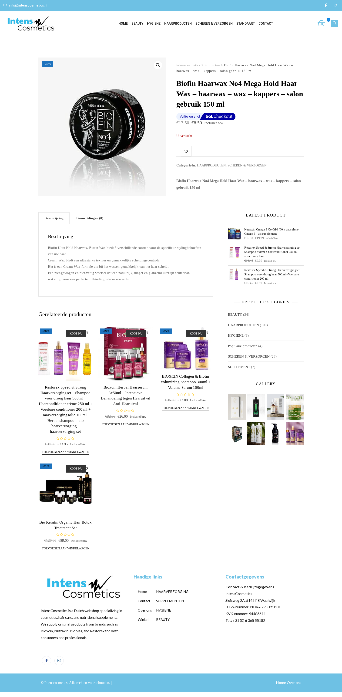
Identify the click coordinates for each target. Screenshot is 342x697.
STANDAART (245, 23)
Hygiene (154, 23)
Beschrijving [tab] (54, 218)
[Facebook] (325, 5)
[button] (158, 65)
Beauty (137, 23)
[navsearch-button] (334, 23)
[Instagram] (335, 5)
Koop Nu (76, 333)
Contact (265, 23)
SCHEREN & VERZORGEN (214, 23)
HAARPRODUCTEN (178, 23)
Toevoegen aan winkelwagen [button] (65, 452)
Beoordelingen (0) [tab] (89, 218)
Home (123, 23)
